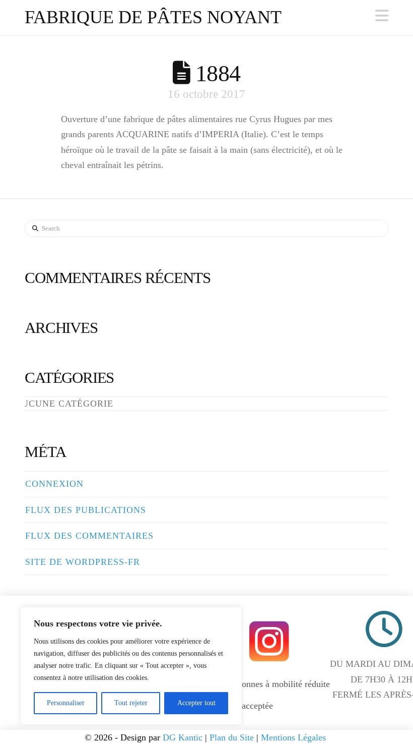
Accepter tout (196, 703)
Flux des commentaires (89, 536)
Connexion (54, 484)
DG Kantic (182, 737)
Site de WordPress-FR (82, 562)
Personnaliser (66, 703)
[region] (131, 666)
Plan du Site (232, 737)
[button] (381, 16)
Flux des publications (85, 510)
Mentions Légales (294, 737)
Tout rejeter (131, 703)
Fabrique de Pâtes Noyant (153, 17)
